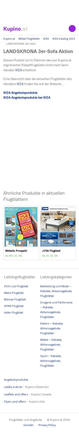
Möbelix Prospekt (21, 233)
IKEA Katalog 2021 (63, 38)
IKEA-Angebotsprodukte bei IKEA (26, 97)
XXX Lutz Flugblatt (16, 286)
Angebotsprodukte (16, 379)
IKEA (46, 38)
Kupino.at (9, 38)
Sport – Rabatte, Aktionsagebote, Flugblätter (50, 360)
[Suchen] (72, 28)
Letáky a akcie (13, 387)
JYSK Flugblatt (57, 233)
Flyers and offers (15, 401)
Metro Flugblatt (13, 293)
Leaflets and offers (16, 394)
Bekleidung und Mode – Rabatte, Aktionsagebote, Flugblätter (56, 291)
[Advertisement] (39, 11)
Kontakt (28, 425)
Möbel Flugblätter (29, 38)
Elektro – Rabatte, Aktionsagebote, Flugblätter (51, 328)
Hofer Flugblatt (13, 312)
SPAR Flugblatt (13, 306)
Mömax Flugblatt (15, 299)
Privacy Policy (47, 425)
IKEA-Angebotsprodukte (20, 93)
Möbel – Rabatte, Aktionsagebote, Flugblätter (51, 344)
